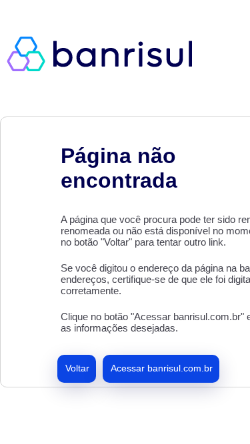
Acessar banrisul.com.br (162, 368)
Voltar (77, 368)
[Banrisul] (106, 53)
